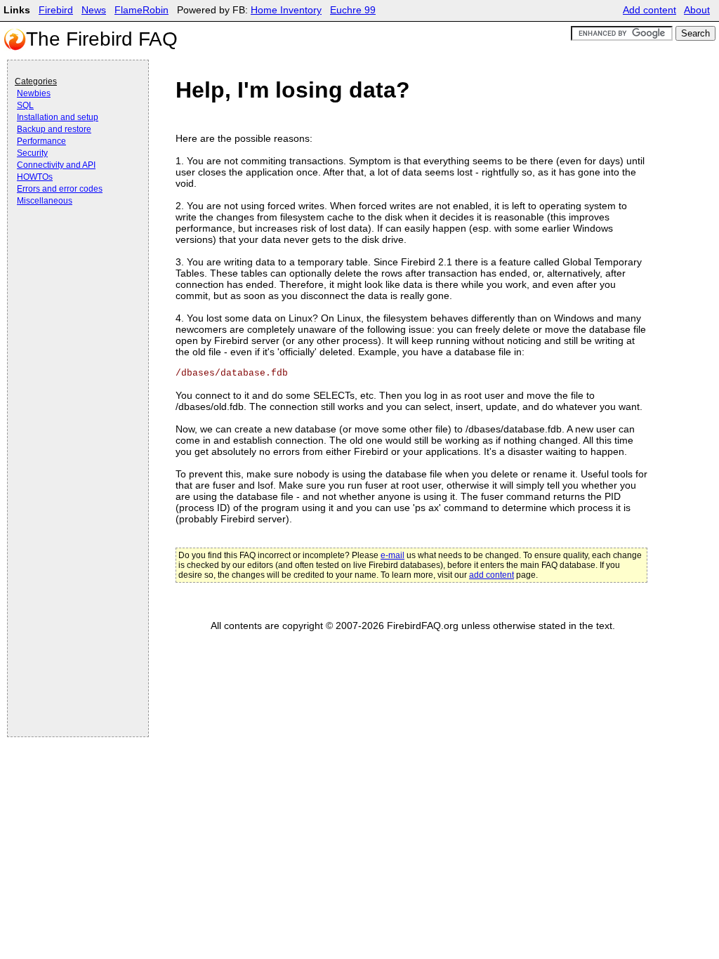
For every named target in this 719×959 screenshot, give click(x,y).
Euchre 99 (353, 10)
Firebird (56, 10)
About (697, 10)
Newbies (34, 93)
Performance (41, 141)
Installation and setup (57, 117)
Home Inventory (286, 10)
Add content (649, 10)
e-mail (392, 555)
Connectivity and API (56, 165)
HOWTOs (35, 177)
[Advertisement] (71, 247)
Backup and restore (54, 129)
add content (491, 575)
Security (32, 153)
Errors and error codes (60, 189)
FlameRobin (141, 10)
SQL (25, 105)
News (93, 10)
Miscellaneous (44, 201)
